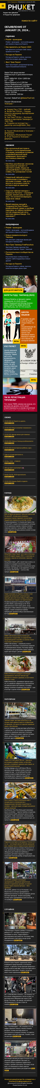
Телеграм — (9, 104)
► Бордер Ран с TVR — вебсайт (18, 109)
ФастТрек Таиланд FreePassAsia (19, 245)
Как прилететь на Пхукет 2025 (18, 47)
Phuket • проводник (14, 39)
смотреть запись (9, 423)
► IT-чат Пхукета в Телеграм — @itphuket (17, 138)
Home (8, 2)
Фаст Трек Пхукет (13, 62)
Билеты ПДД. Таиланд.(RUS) (19, 295)
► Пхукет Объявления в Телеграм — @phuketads (20, 132)
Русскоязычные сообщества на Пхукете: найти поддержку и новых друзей (18, 259)
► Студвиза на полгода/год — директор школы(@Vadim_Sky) (17, 124)
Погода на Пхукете (14, 55)
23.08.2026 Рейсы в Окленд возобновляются (18, 441)
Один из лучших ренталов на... (14, 454)
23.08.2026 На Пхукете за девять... (15, 421)
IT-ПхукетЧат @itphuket (11, 15)
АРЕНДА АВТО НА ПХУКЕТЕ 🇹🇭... (14, 468)
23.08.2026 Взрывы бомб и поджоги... (16, 481)
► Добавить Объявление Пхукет (18, 135)
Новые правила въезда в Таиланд (16, 236)
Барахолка (14, 2)
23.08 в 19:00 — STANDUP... (12, 461)
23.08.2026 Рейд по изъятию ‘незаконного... (18, 428)
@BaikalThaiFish (27, 98)
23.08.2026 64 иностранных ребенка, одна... (18, 448)
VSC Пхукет (10, 346)
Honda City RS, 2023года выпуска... (15, 474)
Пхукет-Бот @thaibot (10, 12)
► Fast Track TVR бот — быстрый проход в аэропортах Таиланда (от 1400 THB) (19, 119)
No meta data (10, 161)
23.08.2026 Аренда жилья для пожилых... (17, 434)
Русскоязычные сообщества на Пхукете (19, 253)
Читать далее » (12, 532)
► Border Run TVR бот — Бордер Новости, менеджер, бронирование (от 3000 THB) (19, 113)
